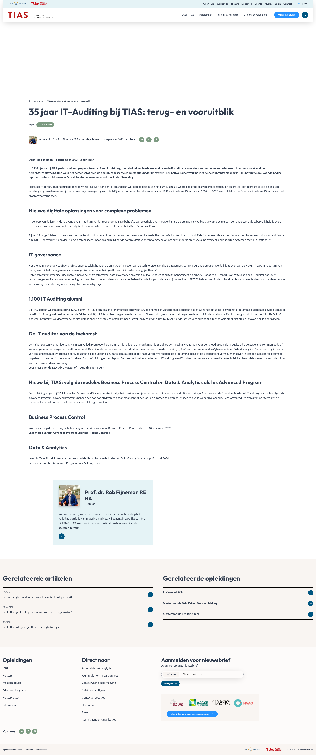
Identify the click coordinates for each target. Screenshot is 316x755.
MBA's (6, 668)
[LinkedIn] (21, 731)
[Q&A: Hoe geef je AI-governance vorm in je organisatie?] (78, 609)
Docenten (246, 3)
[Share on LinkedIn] (141, 139)
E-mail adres (170, 674)
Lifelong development (255, 14)
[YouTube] (34, 731)
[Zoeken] (305, 15)
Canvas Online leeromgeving (99, 683)
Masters (7, 675)
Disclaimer (29, 749)
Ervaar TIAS (188, 14)
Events (258, 3)
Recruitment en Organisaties (99, 719)
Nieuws (235, 3)
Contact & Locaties (93, 697)
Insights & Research (227, 14)
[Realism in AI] (238, 614)
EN (305, 3)
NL (299, 3)
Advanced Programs (14, 690)
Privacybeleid (41, 749)
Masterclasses (11, 697)
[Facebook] (28, 731)
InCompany (9, 705)
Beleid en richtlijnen (93, 690)
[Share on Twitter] (149, 139)
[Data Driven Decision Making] (238, 603)
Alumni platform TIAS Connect (100, 675)
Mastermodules (12, 683)
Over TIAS (208, 3)
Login (278, 3)
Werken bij (222, 3)
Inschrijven (168, 683)
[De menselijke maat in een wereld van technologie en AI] (78, 595)
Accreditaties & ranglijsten (97, 668)
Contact (287, 3)
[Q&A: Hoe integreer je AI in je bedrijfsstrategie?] (78, 624)
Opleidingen (205, 14)
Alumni (268, 3)
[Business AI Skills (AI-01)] (238, 593)
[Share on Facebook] (156, 139)
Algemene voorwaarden (12, 749)
